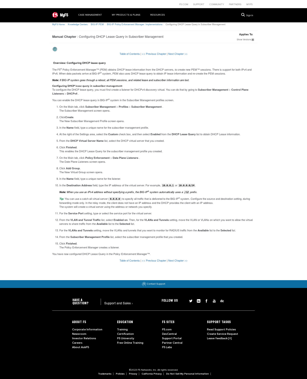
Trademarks (104, 374)
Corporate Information (87, 329)
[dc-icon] (220, 300)
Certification (125, 334)
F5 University (125, 338)
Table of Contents (130, 54)
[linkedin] (197, 300)
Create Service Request (222, 334)
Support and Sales (118, 302)
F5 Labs (167, 347)
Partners (235, 4)
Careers (77, 343)
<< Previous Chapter (154, 54)
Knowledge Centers (78, 24)
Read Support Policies (221, 329)
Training (122, 329)
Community (217, 4)
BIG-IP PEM (97, 24)
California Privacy (152, 374)
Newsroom (79, 334)
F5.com (184, 4)
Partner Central (172, 343)
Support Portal (172, 338)
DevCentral (169, 334)
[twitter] (189, 300)
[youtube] (213, 300)
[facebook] (205, 300)
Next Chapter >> (178, 54)
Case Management (90, 14)
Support (199, 4)
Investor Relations (84, 338)
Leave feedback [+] (219, 338)
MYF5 (249, 4)
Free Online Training (130, 343)
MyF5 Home (58, 24)
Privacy (133, 374)
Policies (120, 374)
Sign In (249, 15)
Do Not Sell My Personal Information (187, 374)
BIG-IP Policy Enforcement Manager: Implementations (134, 24)
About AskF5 (80, 347)
